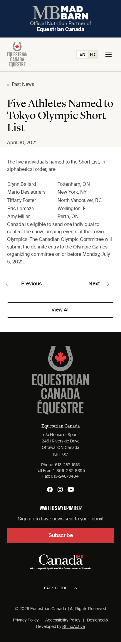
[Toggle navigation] (108, 54)
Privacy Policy (26, 620)
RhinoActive (73, 627)
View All (60, 310)
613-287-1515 (67, 465)
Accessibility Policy (62, 620)
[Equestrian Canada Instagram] (60, 489)
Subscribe (60, 535)
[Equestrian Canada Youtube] (71, 489)
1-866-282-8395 (69, 471)
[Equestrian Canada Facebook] (50, 489)
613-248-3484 (65, 476)
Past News (23, 84)
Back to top (55, 588)
